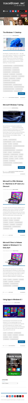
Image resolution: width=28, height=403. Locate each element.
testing (20, 156)
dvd (14, 141)
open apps (6, 74)
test (16, 156)
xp (11, 228)
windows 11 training (8, 162)
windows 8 (13, 224)
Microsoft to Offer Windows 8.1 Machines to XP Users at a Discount (13, 183)
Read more (21, 93)
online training (17, 152)
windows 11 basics (16, 80)
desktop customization (19, 65)
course (6, 139)
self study (6, 156)
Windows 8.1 (19, 224)
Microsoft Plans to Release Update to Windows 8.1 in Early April (12, 245)
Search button (7, 76)
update (6, 281)
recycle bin (19, 74)
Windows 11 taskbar (17, 84)
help (19, 218)
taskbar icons (12, 78)
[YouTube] (26, 11)
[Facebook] (10, 11)
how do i (6, 220)
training (6, 158)
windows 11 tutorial (18, 162)
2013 (5, 218)
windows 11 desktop (8, 84)
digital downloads (8, 141)
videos (22, 158)
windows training (8, 226)
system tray (22, 76)
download (11, 332)
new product (19, 150)
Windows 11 (17, 97)
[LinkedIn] (16, 11)
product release (15, 154)
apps (5, 332)
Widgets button (7, 80)
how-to (11, 220)
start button (14, 76)
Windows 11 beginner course (10, 82)
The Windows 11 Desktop (12, 32)
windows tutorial (17, 226)
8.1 (15, 218)
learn (6, 143)
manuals (16, 143)
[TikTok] (21, 11)
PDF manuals (7, 154)
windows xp (7, 228)
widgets (19, 78)
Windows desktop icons (19, 86)
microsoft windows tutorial (10, 150)
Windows (6, 160)
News (20, 171)
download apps (18, 332)
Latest (10, 97)
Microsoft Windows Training (13, 105)
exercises (19, 141)
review (21, 154)
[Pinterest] (18, 11)
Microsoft (12, 97)
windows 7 (6, 224)
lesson (10, 143)
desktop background (8, 65)
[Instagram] (13, 11)
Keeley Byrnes (15, 189)
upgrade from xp (19, 222)
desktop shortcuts (8, 67)
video (17, 158)
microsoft (17, 220)
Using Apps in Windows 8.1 (12, 299)
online (10, 152)
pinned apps (13, 74)
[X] (23, 11)
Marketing (13, 171)
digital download (13, 139)
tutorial (11, 158)
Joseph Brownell (15, 35)
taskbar (6, 78)
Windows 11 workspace (9, 86)
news (5, 152)
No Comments (22, 97)
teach (12, 156)
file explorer (16, 67)
